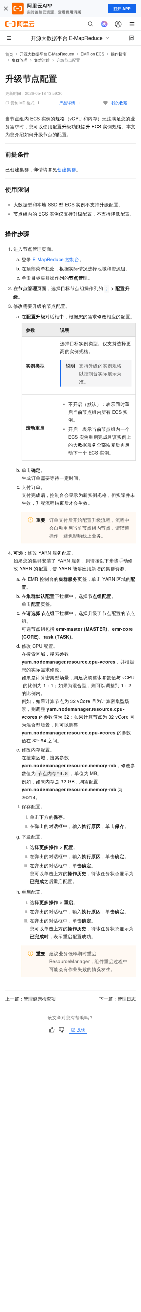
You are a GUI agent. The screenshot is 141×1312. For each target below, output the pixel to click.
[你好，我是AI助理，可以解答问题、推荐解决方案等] (104, 24)
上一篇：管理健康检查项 (30, 998)
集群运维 (42, 60)
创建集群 (66, 169)
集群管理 (20, 60)
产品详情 (67, 102)
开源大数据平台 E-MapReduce (47, 53)
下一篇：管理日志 (117, 998)
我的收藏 (119, 102)
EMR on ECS (92, 53)
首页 (9, 54)
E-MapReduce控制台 (55, 259)
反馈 (81, 1029)
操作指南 (119, 53)
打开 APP (122, 8)
